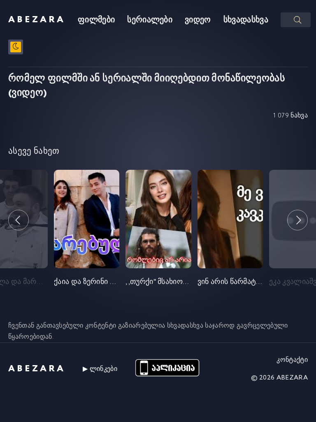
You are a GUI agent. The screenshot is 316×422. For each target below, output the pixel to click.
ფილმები (96, 20)
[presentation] (18, 220)
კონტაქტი (292, 360)
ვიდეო (198, 20)
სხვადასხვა (245, 20)
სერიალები (149, 20)
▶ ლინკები (100, 369)
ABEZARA (36, 19)
